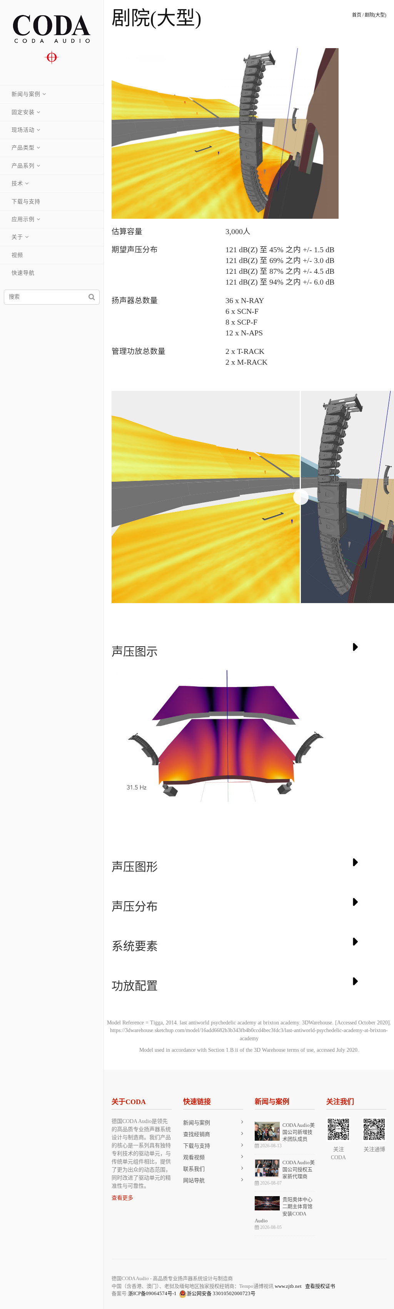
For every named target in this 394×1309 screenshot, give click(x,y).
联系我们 (194, 1169)
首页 (356, 15)
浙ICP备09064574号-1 (152, 1293)
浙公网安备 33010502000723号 (221, 1293)
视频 (17, 255)
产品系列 (23, 166)
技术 (17, 183)
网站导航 (194, 1180)
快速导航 (23, 273)
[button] (332, 133)
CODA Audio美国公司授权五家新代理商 (298, 1169)
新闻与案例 (26, 94)
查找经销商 (196, 1134)
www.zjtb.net (288, 1286)
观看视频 (194, 1157)
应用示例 (23, 219)
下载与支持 (26, 201)
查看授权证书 (320, 1286)
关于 (17, 237)
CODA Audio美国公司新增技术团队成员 (298, 1132)
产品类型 (23, 148)
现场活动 (23, 130)
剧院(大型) (375, 15)
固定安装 (23, 112)
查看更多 (122, 1198)
